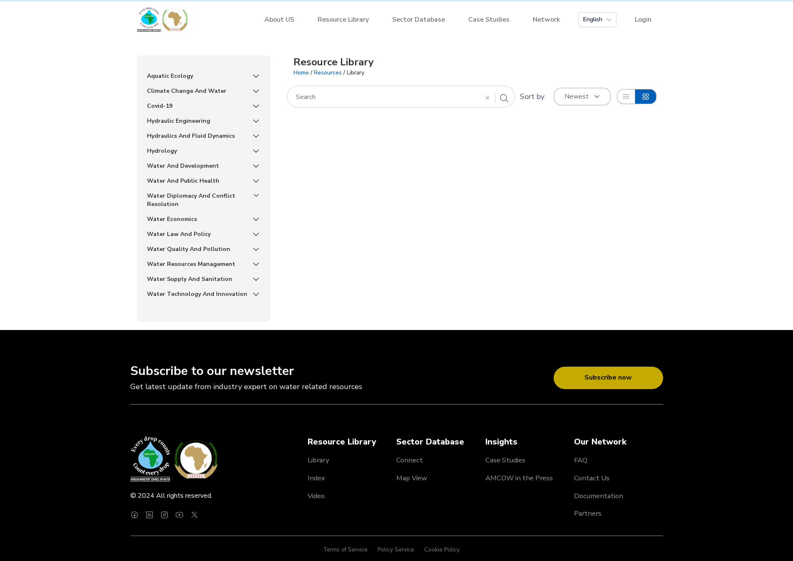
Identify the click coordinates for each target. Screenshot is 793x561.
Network (546, 19)
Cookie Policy (442, 550)
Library (318, 460)
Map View (411, 478)
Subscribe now (608, 377)
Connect (409, 460)
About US (279, 19)
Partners (588, 513)
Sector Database (418, 19)
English (592, 19)
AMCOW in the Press (519, 478)
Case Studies (489, 19)
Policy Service (396, 550)
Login (643, 19)
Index (316, 478)
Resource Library (343, 19)
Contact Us (591, 478)
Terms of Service (345, 550)
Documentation (598, 496)
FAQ (580, 460)
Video (316, 496)
